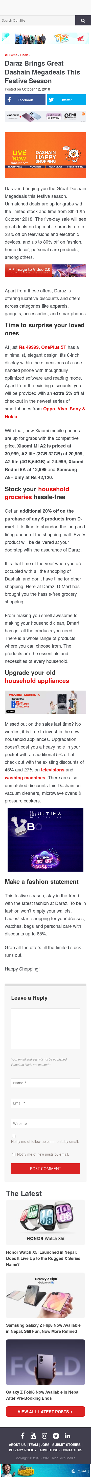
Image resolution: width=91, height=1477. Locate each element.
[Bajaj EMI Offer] (45, 1470)
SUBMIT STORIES (66, 1444)
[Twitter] (56, 1435)
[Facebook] (23, 1435)
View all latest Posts (45, 1411)
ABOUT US (17, 1444)
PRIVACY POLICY (23, 1450)
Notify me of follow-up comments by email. (45, 1141)
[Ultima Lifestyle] (45, 841)
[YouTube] (33, 1435)
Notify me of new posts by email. (43, 1154)
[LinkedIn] (67, 1435)
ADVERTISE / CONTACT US (60, 1450)
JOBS (45, 1444)
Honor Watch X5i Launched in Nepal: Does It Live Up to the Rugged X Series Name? (43, 1258)
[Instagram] (44, 1435)
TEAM (33, 1444)
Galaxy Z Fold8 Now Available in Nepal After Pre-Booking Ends (42, 1395)
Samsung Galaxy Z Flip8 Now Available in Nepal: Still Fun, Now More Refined (43, 1328)
